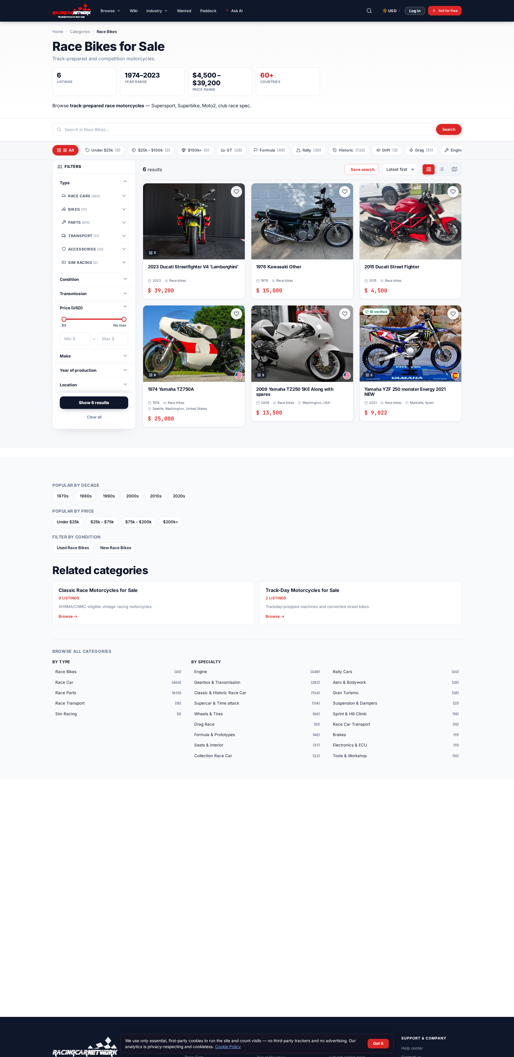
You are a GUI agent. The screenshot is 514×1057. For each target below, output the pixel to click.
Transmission (73, 293)
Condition (69, 279)
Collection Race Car (257, 755)
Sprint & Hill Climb (396, 713)
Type (65, 182)
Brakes (396, 734)
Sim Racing (118, 713)
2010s (156, 496)
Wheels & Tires (257, 713)
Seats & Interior (257, 745)
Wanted (184, 10)
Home (57, 31)
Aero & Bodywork (396, 682)
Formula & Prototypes (257, 734)
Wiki (133, 10)
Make (65, 356)
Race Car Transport (396, 724)
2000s (132, 496)
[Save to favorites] (236, 191)
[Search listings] (369, 11)
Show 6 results (94, 402)
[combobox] (242, 129)
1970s (62, 496)
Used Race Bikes (73, 547)
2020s (179, 496)
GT (234, 150)
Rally (312, 150)
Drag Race (257, 724)
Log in (415, 10)
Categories (80, 31)
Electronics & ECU (396, 745)
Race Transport (118, 703)
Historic (352, 150)
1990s (109, 496)
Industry (154, 10)
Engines (464, 150)
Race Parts (118, 692)
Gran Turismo (396, 692)
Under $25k (68, 521)
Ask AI (237, 10)
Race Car (118, 682)
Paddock (208, 10)
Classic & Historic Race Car (257, 692)
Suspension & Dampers (396, 703)
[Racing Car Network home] (67, 11)
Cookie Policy (228, 1046)
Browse (108, 10)
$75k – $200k (138, 521)
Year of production (78, 370)
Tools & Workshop (396, 755)
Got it (378, 1043)
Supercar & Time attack (257, 703)
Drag (424, 150)
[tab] (429, 169)
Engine (257, 671)
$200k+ (170, 521)
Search (448, 129)
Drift (390, 150)
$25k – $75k (102, 521)
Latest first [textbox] (396, 169)
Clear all (94, 417)
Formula (272, 150)
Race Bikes (118, 671)
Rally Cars (396, 671)
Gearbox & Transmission (257, 682)
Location (68, 384)
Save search (362, 169)
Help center (412, 1048)
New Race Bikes (115, 547)
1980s (86, 496)
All (71, 150)
